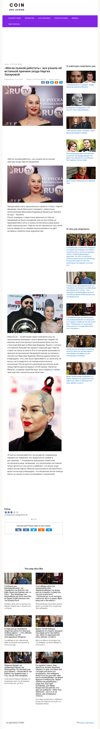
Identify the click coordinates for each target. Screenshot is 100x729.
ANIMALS (75, 18)
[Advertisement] (50, 43)
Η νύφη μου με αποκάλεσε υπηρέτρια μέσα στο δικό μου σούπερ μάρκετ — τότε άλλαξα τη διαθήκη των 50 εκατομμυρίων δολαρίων (17, 633)
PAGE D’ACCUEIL (14, 24)
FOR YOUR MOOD (44, 18)
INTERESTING (29, 18)
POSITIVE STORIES (61, 18)
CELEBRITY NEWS (14, 18)
